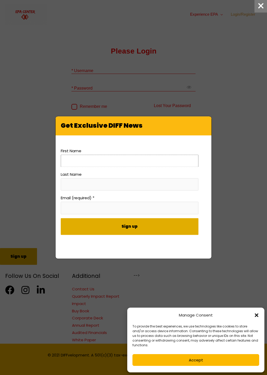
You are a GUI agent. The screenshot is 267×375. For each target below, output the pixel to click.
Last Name (71, 174)
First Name (71, 151)
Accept (196, 360)
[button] (256, 315)
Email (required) (77, 198)
